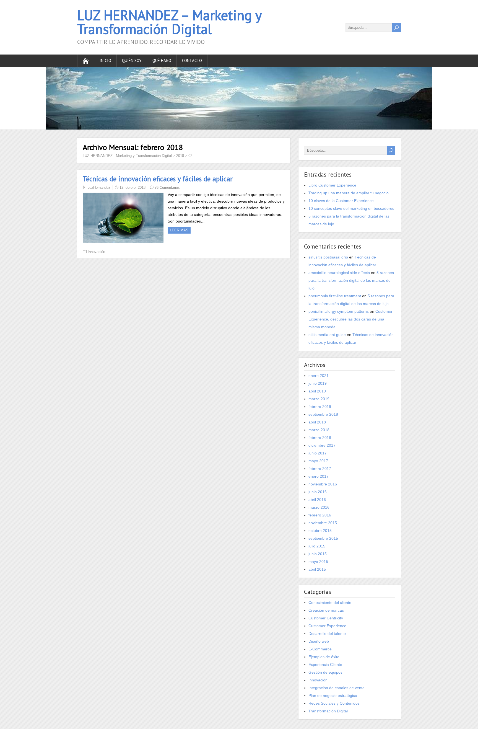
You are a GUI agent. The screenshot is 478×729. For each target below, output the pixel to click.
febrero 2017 (319, 468)
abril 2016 (317, 499)
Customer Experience (327, 626)
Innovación (96, 252)
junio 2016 (317, 492)
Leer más (179, 230)
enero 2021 (318, 375)
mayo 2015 (318, 561)
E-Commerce (320, 649)
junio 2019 (317, 383)
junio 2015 (317, 554)
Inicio (105, 60)
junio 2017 (317, 453)
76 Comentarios (167, 187)
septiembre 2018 (323, 414)
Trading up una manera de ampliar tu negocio (348, 193)
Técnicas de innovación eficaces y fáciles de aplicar (158, 178)
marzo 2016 (318, 507)
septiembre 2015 (323, 538)
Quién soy (132, 60)
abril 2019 (317, 391)
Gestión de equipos (325, 672)
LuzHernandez (98, 187)
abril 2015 (317, 569)
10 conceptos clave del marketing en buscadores (351, 208)
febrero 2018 (319, 437)
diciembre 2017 (322, 445)
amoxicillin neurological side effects (339, 272)
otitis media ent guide (327, 334)
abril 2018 (317, 422)
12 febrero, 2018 (132, 187)
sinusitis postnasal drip (328, 257)
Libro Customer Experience (332, 185)
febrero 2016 (319, 515)
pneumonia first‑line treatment (334, 296)
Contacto (192, 60)
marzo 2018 (318, 430)
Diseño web (318, 641)
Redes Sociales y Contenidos (334, 703)
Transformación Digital (328, 711)
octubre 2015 (320, 530)
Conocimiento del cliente (329, 602)
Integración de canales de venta (336, 688)
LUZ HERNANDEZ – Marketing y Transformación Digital (169, 22)
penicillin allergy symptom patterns (338, 311)
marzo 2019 (318, 399)
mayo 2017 (318, 461)
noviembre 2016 (322, 484)
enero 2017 (318, 476)
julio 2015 (316, 546)
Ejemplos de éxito (323, 657)
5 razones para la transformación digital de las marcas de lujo (351, 280)
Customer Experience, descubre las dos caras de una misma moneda (350, 319)
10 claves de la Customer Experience (341, 200)
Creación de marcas (326, 610)
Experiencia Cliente (325, 664)
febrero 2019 (319, 406)
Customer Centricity (325, 618)
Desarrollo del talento (327, 633)
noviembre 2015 (322, 523)
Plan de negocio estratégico (332, 695)
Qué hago (161, 60)
